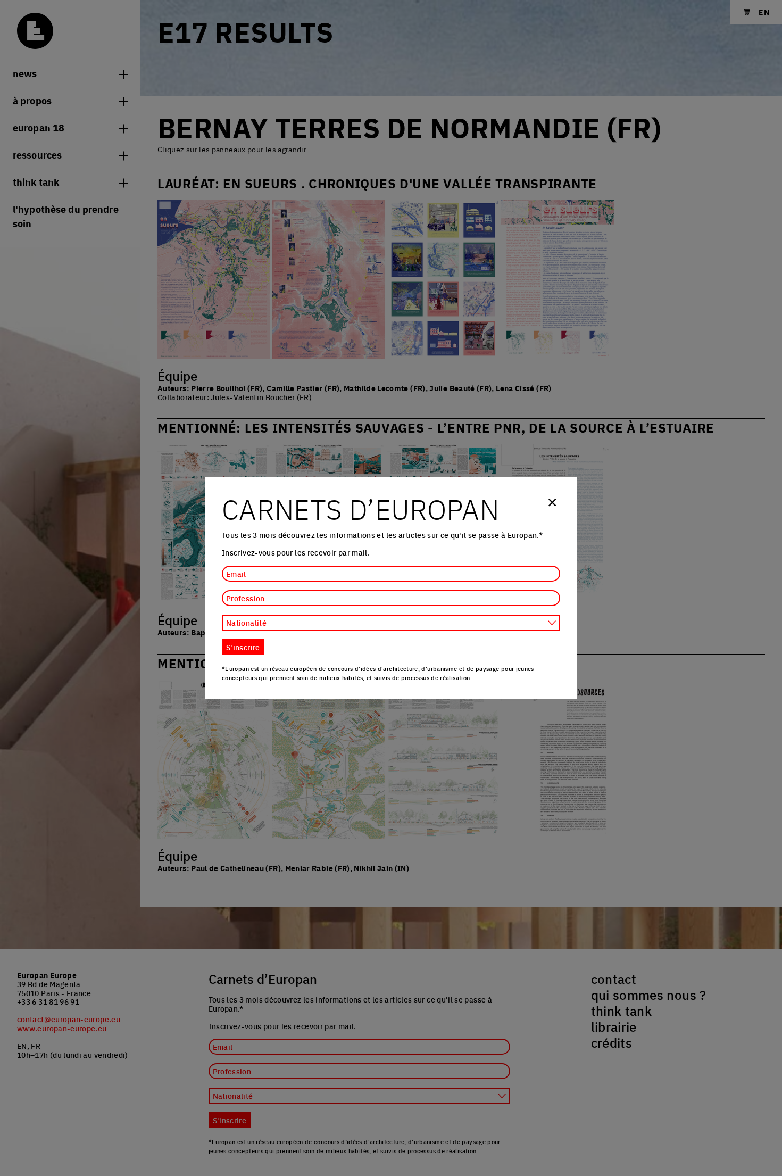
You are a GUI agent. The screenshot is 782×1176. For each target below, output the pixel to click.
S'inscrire (243, 647)
